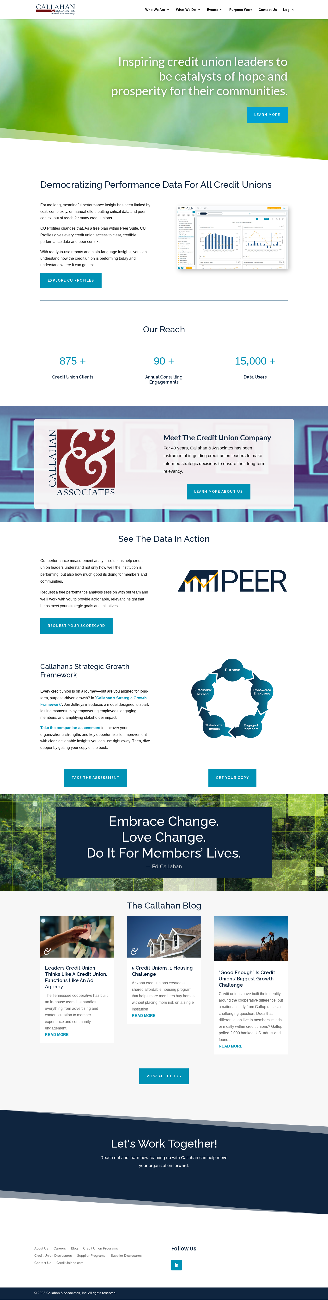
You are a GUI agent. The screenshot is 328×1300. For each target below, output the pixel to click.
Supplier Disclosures (126, 1255)
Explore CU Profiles (71, 280)
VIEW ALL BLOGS (164, 1076)
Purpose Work (240, 10)
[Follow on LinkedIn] (176, 1265)
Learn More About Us (218, 491)
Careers (60, 1248)
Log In (288, 10)
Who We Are (155, 10)
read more (57, 1035)
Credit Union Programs (100, 1248)
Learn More (267, 115)
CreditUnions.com (70, 1263)
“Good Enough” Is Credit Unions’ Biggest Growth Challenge (247, 979)
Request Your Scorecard (76, 626)
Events (212, 10)
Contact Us (268, 10)
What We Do (186, 10)
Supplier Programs (91, 1255)
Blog (74, 1248)
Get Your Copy (232, 778)
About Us (41, 1248)
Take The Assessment (96, 778)
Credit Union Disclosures (53, 1255)
